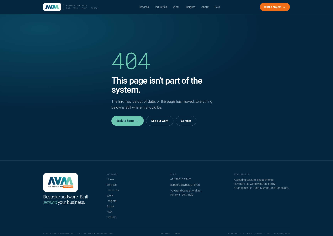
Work (176, 6)
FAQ (217, 6)
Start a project (275, 6)
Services (144, 6)
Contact (186, 121)
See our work (159, 121)
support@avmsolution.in (185, 184)
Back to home (127, 121)
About (205, 6)
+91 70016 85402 (181, 179)
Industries (161, 6)
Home (110, 179)
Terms (176, 233)
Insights (190, 6)
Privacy (165, 233)
